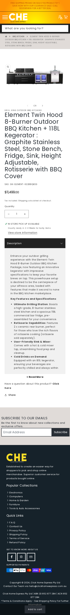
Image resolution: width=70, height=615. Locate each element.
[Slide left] (27, 105)
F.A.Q (12, 522)
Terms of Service (19, 538)
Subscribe (60, 432)
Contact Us (15, 526)
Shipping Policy (18, 534)
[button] (66, 17)
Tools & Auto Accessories (24, 508)
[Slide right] (42, 105)
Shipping (23, 200)
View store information (22, 232)
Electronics (15, 492)
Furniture (14, 504)
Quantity (9, 206)
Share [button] (12, 395)
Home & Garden (19, 500)
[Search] (65, 28)
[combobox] (35, 28)
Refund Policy (17, 542)
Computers (16, 496)
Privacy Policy (17, 530)
